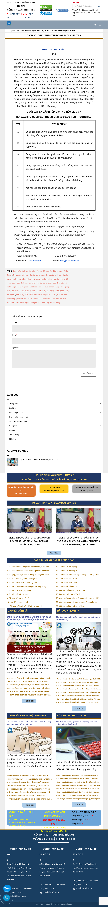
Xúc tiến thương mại (18, 421)
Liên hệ (12, 439)
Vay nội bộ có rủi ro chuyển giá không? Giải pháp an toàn (27, 775)
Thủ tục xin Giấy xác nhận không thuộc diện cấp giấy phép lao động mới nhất (29, 723)
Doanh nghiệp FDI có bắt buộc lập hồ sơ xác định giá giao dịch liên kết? (77, 792)
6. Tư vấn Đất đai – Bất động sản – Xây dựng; (27, 586)
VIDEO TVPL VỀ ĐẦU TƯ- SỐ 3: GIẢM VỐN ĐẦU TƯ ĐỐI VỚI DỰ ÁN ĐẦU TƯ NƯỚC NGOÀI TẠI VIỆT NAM (29, 541)
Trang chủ (13, 404)
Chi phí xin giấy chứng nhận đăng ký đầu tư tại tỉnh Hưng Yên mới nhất (79, 702)
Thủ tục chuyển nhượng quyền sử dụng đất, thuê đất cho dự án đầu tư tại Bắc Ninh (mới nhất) (78, 686)
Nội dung (16, 348)
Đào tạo (12, 430)
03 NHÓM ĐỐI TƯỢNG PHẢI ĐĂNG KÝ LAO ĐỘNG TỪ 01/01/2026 (26, 796)
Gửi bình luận (88, 373)
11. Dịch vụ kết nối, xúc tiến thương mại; (24, 606)
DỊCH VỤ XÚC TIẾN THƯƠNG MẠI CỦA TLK (54, 35)
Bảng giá (13, 426)
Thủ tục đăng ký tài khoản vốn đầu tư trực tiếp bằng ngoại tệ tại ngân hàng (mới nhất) (78, 682)
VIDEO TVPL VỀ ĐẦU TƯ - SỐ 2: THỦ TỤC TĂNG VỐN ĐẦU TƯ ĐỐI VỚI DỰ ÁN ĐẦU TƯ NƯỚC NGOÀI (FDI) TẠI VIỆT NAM (78, 541)
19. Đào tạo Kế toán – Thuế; (68, 594)
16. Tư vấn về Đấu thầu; (66, 582)
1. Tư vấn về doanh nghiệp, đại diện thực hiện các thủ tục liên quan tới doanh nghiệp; (28, 567)
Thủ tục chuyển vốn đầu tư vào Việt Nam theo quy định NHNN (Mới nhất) (79, 679)
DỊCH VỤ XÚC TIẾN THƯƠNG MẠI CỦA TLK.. (36, 295)
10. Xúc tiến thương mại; (17, 602)
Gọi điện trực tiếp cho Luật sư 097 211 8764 (21, 490)
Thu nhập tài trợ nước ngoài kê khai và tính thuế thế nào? (77, 778)
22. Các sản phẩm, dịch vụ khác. (70, 606)
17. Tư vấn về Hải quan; (66, 586)
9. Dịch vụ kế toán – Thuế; (18, 598)
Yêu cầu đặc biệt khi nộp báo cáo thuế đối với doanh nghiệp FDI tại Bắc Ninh (78, 789)
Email (14, 335)
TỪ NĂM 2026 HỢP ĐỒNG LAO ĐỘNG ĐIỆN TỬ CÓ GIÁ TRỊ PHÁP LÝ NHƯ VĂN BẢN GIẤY (28, 786)
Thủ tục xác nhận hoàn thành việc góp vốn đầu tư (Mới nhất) (78, 618)
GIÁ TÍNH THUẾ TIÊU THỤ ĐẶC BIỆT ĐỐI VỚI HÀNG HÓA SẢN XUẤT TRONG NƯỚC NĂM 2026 (29, 792)
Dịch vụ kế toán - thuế (18, 417)
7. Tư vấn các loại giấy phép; (19, 590)
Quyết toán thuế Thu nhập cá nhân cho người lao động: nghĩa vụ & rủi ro (79, 795)
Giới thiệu (13, 408)
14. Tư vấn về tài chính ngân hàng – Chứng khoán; (78, 574)
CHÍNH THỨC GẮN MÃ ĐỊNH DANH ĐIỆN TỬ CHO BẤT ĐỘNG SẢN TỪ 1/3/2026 (28, 779)
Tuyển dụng (14, 435)
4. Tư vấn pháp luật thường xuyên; (22, 578)
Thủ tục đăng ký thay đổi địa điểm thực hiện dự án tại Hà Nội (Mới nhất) (78, 692)
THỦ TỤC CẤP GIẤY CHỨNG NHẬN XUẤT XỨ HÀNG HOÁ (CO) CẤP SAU (29, 682)
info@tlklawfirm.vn (18, 896)
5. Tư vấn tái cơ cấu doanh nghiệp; (22, 582)
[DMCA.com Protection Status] (46, 8)
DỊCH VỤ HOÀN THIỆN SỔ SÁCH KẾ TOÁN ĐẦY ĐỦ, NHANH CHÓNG (28, 692)
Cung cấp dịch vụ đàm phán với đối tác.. (29, 283)
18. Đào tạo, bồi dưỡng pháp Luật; (71, 590)
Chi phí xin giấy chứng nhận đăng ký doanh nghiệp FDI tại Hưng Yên (77, 699)
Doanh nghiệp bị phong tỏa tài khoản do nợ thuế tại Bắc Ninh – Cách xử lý (79, 785)
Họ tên (15, 322)
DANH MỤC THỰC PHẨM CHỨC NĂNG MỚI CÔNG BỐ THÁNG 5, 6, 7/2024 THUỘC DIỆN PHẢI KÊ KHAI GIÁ (29, 618)
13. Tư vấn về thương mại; (68, 571)
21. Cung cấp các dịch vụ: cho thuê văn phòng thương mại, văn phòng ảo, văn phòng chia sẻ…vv (78, 602)
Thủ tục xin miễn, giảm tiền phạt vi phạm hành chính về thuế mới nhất (77, 723)
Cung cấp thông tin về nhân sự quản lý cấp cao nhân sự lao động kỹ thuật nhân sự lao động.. (38, 291)
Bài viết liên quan (17, 451)
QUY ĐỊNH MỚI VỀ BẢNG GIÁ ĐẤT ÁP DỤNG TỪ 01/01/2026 (28, 782)
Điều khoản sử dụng (64, 904)
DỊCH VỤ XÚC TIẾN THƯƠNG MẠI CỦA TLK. (39, 459)
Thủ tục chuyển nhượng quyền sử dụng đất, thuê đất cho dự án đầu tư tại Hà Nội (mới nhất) (78, 689)
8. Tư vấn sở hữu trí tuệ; (17, 594)
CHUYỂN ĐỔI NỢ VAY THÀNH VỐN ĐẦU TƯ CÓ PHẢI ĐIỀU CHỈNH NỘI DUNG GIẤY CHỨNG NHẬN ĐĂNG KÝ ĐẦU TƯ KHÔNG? (27, 688)
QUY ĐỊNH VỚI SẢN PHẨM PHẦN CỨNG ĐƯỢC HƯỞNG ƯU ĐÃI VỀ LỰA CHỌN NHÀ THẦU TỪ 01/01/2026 (29, 799)
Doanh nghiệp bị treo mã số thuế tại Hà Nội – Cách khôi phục (78, 782)
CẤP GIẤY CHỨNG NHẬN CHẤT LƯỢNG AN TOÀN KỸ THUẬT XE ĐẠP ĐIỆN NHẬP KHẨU (29, 678)
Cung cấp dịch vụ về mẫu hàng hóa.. (29, 275)
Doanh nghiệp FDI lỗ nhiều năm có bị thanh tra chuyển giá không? (77, 775)
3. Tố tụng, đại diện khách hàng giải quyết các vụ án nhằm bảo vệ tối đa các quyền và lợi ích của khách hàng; (29, 574)
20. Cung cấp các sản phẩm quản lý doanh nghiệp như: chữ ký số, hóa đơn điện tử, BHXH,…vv (78, 598)
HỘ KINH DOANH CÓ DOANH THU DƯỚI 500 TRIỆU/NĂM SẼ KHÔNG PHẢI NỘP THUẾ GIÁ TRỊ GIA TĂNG (28, 789)
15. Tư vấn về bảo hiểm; (66, 578)
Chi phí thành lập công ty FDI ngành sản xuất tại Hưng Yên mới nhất (78, 696)
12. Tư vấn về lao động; (66, 567)
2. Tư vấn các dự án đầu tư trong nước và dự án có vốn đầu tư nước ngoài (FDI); (28, 571)
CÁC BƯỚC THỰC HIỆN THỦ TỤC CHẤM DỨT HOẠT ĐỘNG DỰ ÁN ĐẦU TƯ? (29, 685)
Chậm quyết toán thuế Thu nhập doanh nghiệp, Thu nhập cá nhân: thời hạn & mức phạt (78, 799)
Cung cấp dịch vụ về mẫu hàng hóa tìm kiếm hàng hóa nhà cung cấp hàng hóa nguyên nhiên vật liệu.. (37, 279)
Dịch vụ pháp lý (16, 412)
